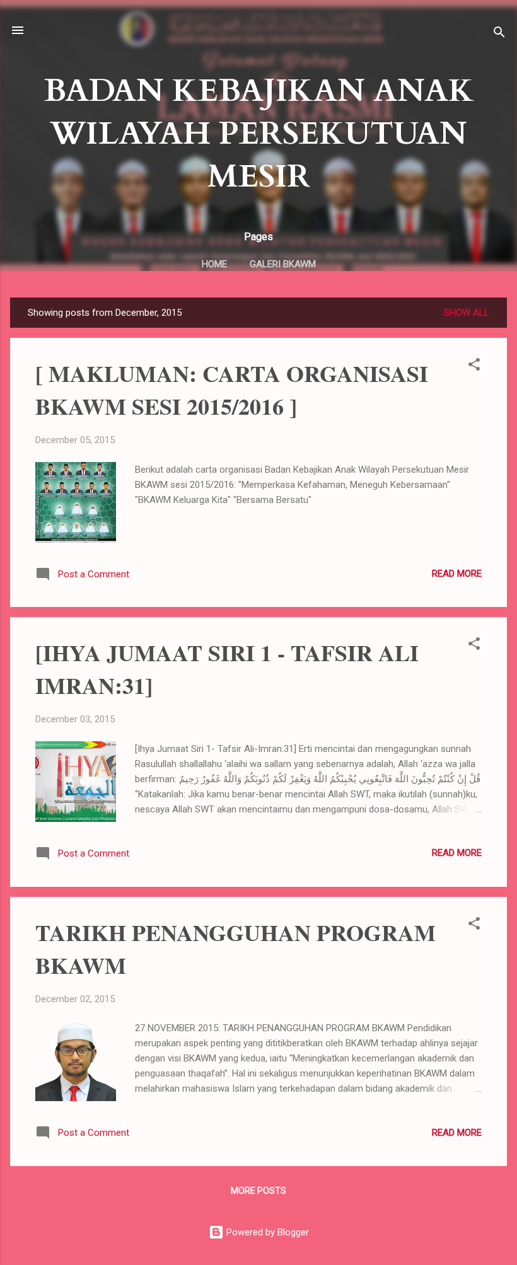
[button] (474, 366)
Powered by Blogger (266, 1232)
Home (214, 264)
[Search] (499, 34)
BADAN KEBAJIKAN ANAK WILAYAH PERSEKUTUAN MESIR (259, 133)
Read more (457, 573)
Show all (466, 312)
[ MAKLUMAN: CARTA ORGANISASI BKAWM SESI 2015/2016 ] (231, 389)
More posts (258, 1191)
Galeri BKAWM (283, 264)
